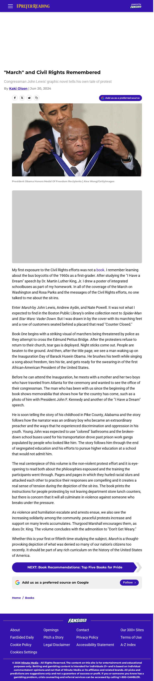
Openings (51, 630)
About (15, 630)
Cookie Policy (20, 645)
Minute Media (29, 662)
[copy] (36, 98)
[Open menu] (10, 6)
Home (16, 598)
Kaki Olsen (18, 88)
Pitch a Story (54, 637)
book (100, 270)
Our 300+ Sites (132, 630)
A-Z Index (128, 645)
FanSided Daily (22, 637)
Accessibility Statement (95, 645)
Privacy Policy (87, 637)
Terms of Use (131, 637)
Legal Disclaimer (57, 645)
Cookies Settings (23, 652)
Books (29, 598)
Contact (82, 630)
